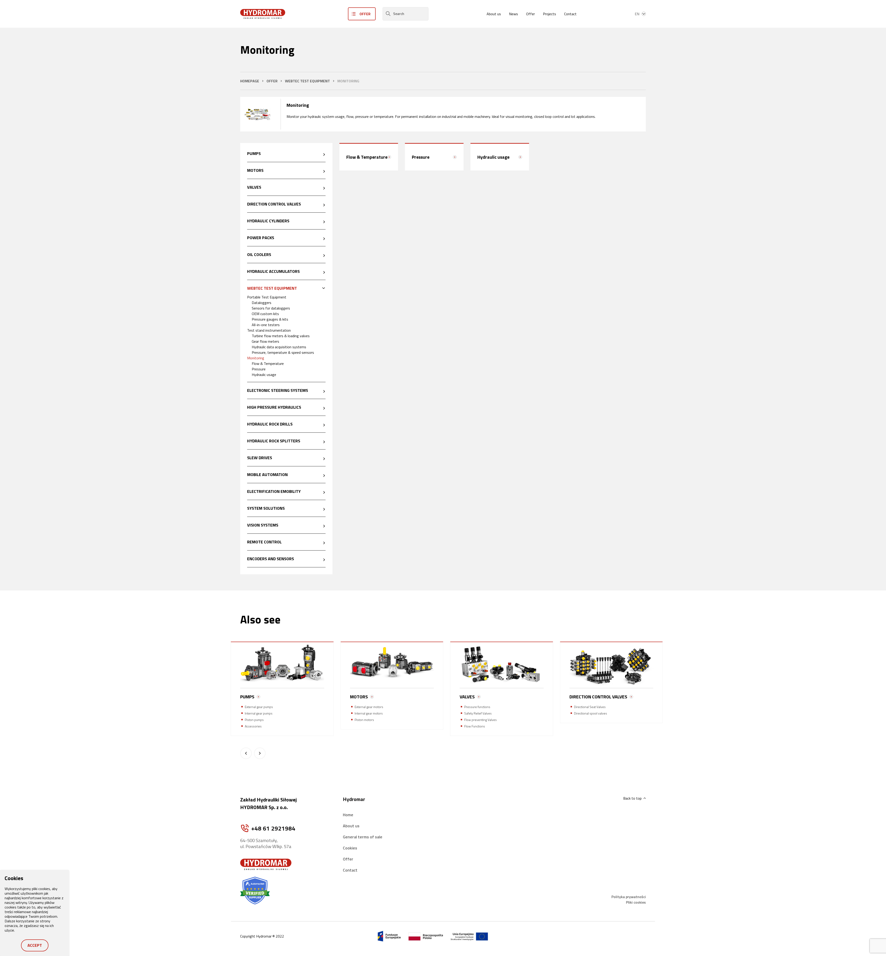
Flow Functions (474, 726)
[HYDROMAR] (262, 14)
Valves (254, 187)
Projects (549, 14)
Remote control (264, 542)
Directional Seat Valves (590, 706)
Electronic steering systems (277, 390)
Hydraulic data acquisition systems (279, 347)
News (513, 14)
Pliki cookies (636, 902)
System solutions (266, 508)
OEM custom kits (265, 313)
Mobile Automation (267, 474)
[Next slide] (260, 753)
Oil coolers (259, 254)
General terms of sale (362, 837)
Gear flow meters (265, 341)
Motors (255, 170)
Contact (570, 14)
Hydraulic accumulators (273, 271)
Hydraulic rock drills (270, 424)
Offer (530, 14)
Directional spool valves (590, 713)
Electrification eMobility (274, 491)
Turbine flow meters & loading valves (281, 336)
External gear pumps (259, 706)
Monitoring (255, 358)
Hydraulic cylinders (268, 221)
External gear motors (369, 706)
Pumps (254, 153)
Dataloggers (261, 302)
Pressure (259, 369)
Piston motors (364, 719)
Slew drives (259, 458)
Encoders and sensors (270, 559)
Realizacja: (614, 936)
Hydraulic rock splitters (273, 441)
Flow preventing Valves (480, 719)
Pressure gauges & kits (270, 319)
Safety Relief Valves (478, 713)
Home (348, 815)
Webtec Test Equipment (272, 288)
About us (494, 14)
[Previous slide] (246, 753)
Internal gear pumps (258, 713)
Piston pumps (254, 719)
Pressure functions (477, 706)
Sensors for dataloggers (271, 308)
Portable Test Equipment (266, 297)
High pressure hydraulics (274, 407)
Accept (34, 945)
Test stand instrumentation (269, 330)
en (637, 14)
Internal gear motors (369, 713)
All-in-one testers (266, 325)
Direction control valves (274, 204)
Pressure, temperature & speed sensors (283, 352)
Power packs (260, 238)
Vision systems (262, 525)
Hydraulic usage (264, 374)
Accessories (253, 726)
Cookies (350, 848)
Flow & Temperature (268, 363)
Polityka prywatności (628, 896)
